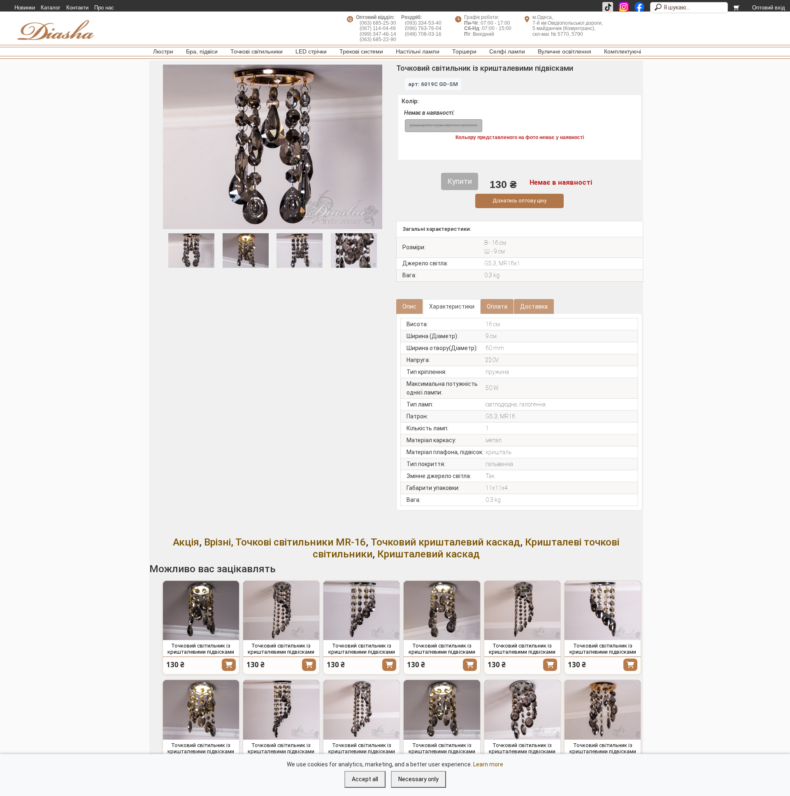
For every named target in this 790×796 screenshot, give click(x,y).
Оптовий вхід (768, 8)
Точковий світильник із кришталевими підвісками (200, 649)
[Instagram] (624, 7)
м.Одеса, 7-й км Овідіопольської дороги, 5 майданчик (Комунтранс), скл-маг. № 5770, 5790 (567, 25)
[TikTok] (607, 7)
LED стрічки (311, 51)
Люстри (163, 51)
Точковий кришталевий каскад (445, 542)
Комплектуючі (622, 51)
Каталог (50, 8)
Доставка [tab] (534, 306)
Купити (229, 665)
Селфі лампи (507, 51)
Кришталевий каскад (428, 554)
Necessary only (418, 779)
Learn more (488, 764)
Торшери (464, 51)
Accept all (365, 779)
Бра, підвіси (202, 51)
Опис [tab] (409, 306)
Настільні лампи (417, 51)
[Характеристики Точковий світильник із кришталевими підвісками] (201, 611)
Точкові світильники (256, 51)
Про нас (104, 8)
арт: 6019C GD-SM (433, 84)
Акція (186, 542)
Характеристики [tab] (451, 306)
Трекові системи (361, 51)
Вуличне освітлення (564, 51)
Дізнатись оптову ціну (519, 200)
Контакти (77, 8)
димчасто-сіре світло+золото (443, 125)
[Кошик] (737, 8)
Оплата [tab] (497, 306)
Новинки (24, 8)
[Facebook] (639, 7)
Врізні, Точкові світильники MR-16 (285, 542)
